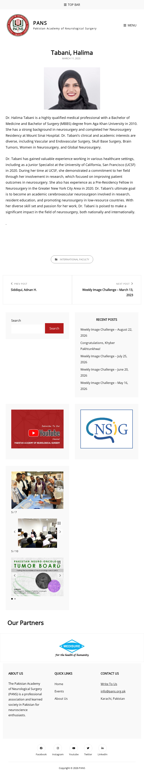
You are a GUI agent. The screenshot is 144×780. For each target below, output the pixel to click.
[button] (14, 489)
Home (59, 684)
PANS (40, 23)
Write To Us (109, 684)
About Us (61, 699)
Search (16, 320)
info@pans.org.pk (113, 691)
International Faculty (74, 259)
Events (59, 691)
